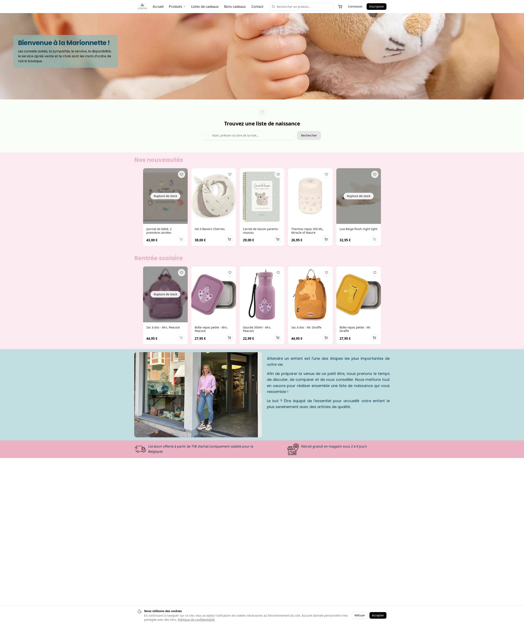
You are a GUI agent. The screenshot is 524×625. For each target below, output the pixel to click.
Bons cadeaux (235, 6)
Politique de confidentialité (196, 620)
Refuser (360, 615)
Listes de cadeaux (204, 6)
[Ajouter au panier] (229, 239)
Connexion (355, 6)
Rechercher (309, 135)
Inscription (376, 6)
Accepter (378, 615)
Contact (257, 6)
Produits (175, 6)
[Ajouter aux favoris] (181, 174)
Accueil (158, 6)
